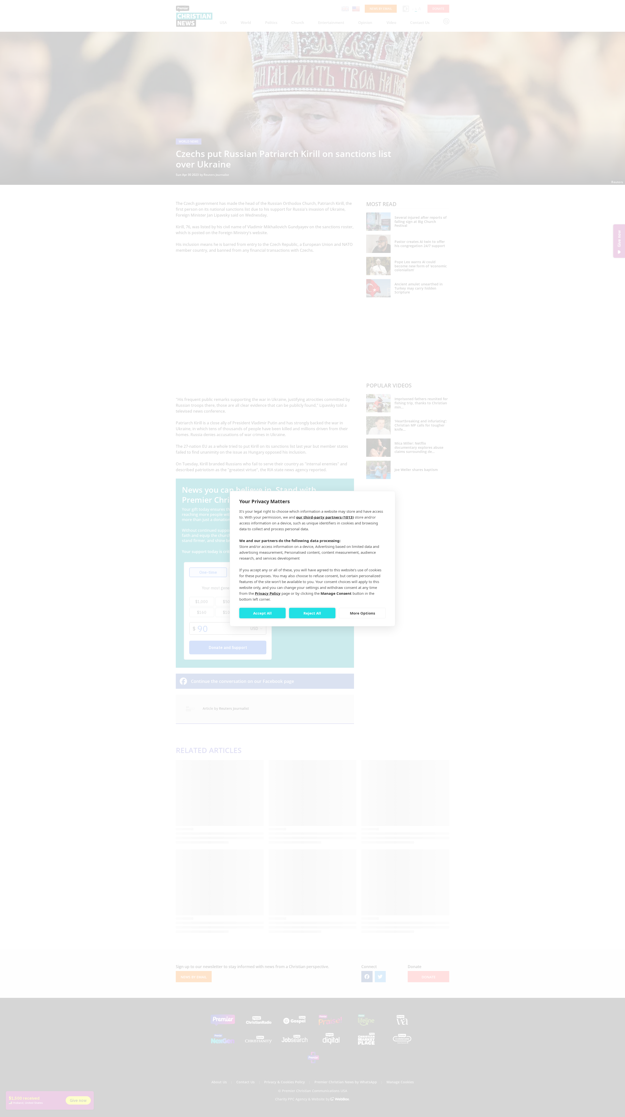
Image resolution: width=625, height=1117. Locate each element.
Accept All (262, 613)
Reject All (312, 613)
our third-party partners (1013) (325, 516)
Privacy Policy (268, 593)
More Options (362, 613)
